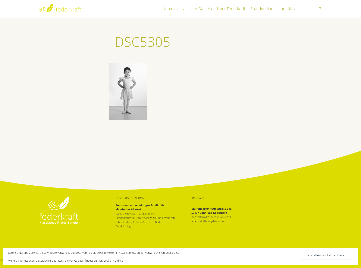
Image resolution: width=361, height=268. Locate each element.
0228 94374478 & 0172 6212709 (211, 217)
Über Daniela (200, 8)
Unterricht (171, 8)
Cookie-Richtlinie (113, 260)
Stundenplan (262, 8)
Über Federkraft (231, 8)
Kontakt (285, 8)
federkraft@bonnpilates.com (207, 221)
